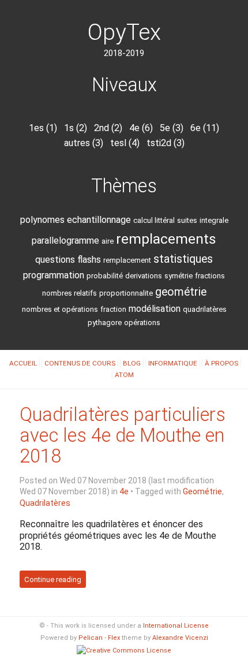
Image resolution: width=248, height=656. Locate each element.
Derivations (143, 275)
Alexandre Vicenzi (180, 638)
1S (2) (75, 127)
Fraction (113, 309)
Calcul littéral (154, 220)
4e (124, 491)
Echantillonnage (99, 219)
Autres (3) (83, 142)
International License (176, 625)
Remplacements (166, 238)
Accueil (23, 363)
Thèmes (124, 186)
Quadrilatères (205, 309)
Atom (124, 375)
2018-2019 (124, 53)
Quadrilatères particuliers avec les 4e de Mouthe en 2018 (123, 435)
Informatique (172, 363)
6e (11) (204, 127)
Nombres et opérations (60, 309)
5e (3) (171, 127)
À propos (221, 363)
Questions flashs (68, 259)
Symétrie (178, 275)
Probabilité (105, 275)
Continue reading (52, 579)
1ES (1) (43, 127)
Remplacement (127, 260)
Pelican (90, 638)
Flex (114, 638)
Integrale (214, 220)
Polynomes (42, 219)
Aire (108, 241)
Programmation (53, 275)
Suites (187, 220)
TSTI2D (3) (165, 142)
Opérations (142, 322)
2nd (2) (108, 127)
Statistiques (183, 259)
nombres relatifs (69, 293)
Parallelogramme (65, 240)
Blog (132, 363)
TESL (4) (125, 142)
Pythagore (105, 322)
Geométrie (180, 292)
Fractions (210, 275)
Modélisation (155, 308)
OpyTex (124, 32)
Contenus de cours (79, 363)
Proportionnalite (126, 293)
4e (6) (141, 127)
